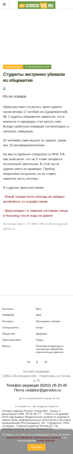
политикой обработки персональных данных (33, 437)
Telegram (45, 362)
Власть (6, 346)
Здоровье (41, 333)
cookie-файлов (46, 440)
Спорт (39, 327)
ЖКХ (38, 315)
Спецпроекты (10, 327)
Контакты (7, 308)
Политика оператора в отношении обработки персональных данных (49, 349)
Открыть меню (4, 4)
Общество (8, 333)
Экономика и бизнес (48, 321)
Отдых (40, 339)
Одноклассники (37, 362)
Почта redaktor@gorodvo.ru (37, 390)
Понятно (36, 447)
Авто (38, 308)
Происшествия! (13, 67)
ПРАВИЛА (8, 315)
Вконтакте (28, 362)
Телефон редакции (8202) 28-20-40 (36, 385)
